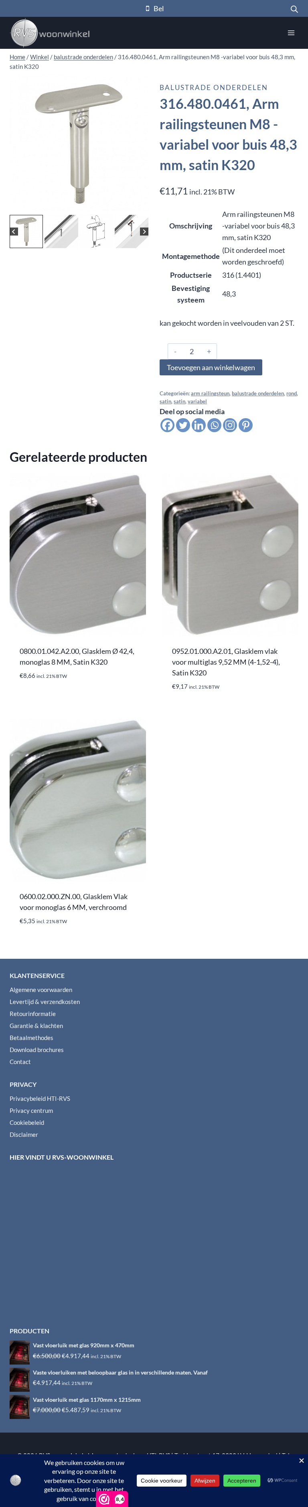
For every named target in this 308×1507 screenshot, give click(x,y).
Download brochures (37, 1049)
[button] (26, 231)
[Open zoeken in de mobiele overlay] (294, 8)
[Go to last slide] (14, 231)
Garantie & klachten (36, 1025)
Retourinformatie (33, 1013)
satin (165, 402)
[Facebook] (167, 425)
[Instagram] (230, 425)
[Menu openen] (291, 32)
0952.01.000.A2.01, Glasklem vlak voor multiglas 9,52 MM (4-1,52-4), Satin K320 (226, 662)
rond (291, 394)
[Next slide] (144, 231)
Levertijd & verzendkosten (45, 1001)
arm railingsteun (210, 394)
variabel (197, 402)
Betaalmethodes (31, 1037)
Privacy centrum (31, 1110)
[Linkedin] (199, 425)
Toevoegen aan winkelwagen (211, 367)
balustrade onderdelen (214, 87)
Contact (20, 1061)
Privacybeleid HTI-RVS (40, 1098)
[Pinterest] (246, 425)
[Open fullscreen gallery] (140, 205)
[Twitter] (183, 425)
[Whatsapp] (214, 425)
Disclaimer (24, 1134)
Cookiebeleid (27, 1122)
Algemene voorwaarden (41, 989)
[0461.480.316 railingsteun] (79, 143)
